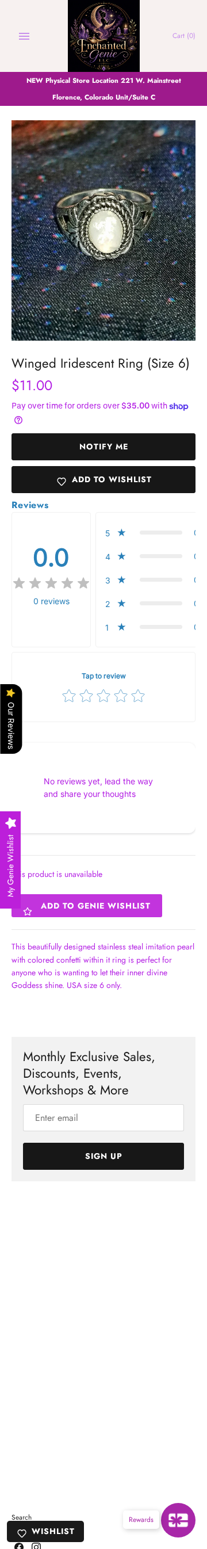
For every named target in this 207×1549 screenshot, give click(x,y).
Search (22, 1517)
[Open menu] (24, 36)
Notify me (103, 446)
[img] (51, 583)
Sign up (103, 1156)
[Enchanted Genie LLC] (104, 36)
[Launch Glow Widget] (178, 1520)
